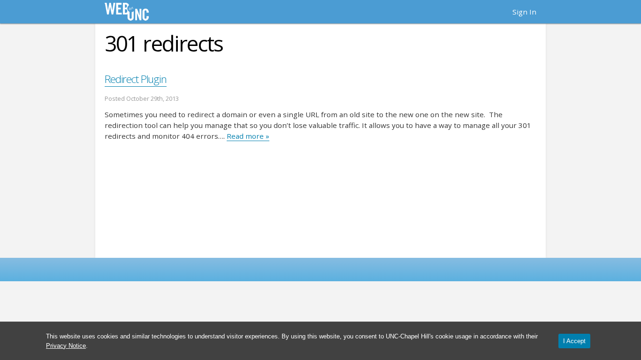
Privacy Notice (66, 345)
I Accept (574, 341)
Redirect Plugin (136, 79)
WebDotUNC (127, 11)
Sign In (524, 11)
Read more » (248, 136)
